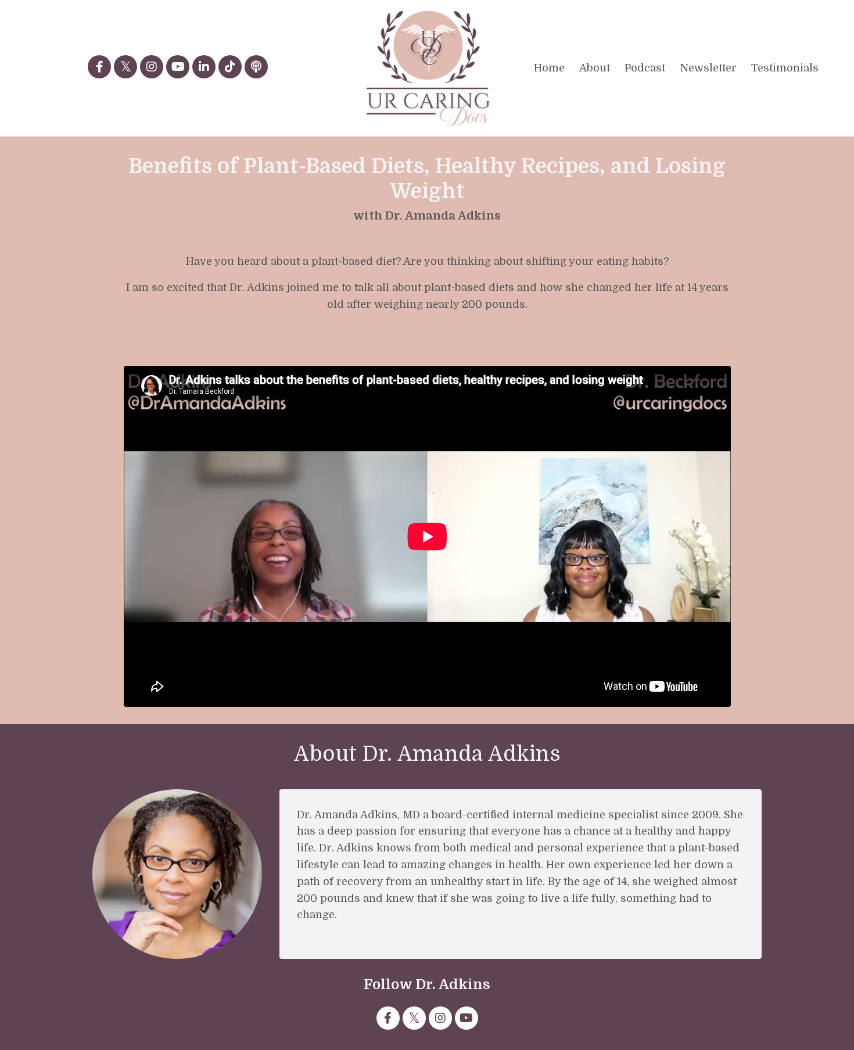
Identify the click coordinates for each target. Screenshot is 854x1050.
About (594, 68)
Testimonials (785, 68)
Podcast (645, 68)
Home (549, 68)
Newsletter (708, 68)
